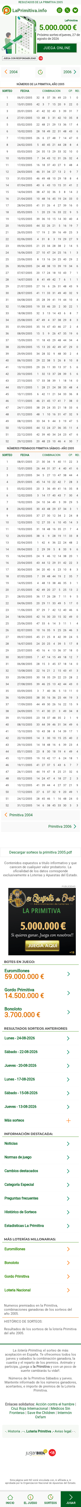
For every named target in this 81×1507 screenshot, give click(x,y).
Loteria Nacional (17, 1290)
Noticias (11, 1143)
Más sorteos (14, 1120)
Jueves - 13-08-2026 (20, 1106)
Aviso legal (63, 1431)
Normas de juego (18, 1157)
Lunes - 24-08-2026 (19, 1038)
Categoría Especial (19, 1184)
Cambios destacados (21, 1171)
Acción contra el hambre (55, 1404)
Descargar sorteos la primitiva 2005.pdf (40, 852)
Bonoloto (13, 1008)
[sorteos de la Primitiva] (40, 72)
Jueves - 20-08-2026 (20, 1065)
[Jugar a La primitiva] (71, 1499)
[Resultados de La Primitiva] (6, 10)
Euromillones (16, 970)
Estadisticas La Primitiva (24, 1226)
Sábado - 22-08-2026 (21, 1052)
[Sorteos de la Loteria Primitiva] (50, 1499)
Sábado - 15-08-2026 (21, 1093)
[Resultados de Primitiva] (10, 1499)
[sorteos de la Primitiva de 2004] (10, 72)
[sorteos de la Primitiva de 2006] (70, 72)
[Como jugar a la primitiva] (30, 1499)
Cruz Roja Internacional (29, 1408)
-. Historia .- (14, 1431)
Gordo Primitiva (19, 989)
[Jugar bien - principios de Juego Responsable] (40, 1449)
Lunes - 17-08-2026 (19, 1079)
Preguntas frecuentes (21, 1198)
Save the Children (41, 1413)
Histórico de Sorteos (20, 1212)
